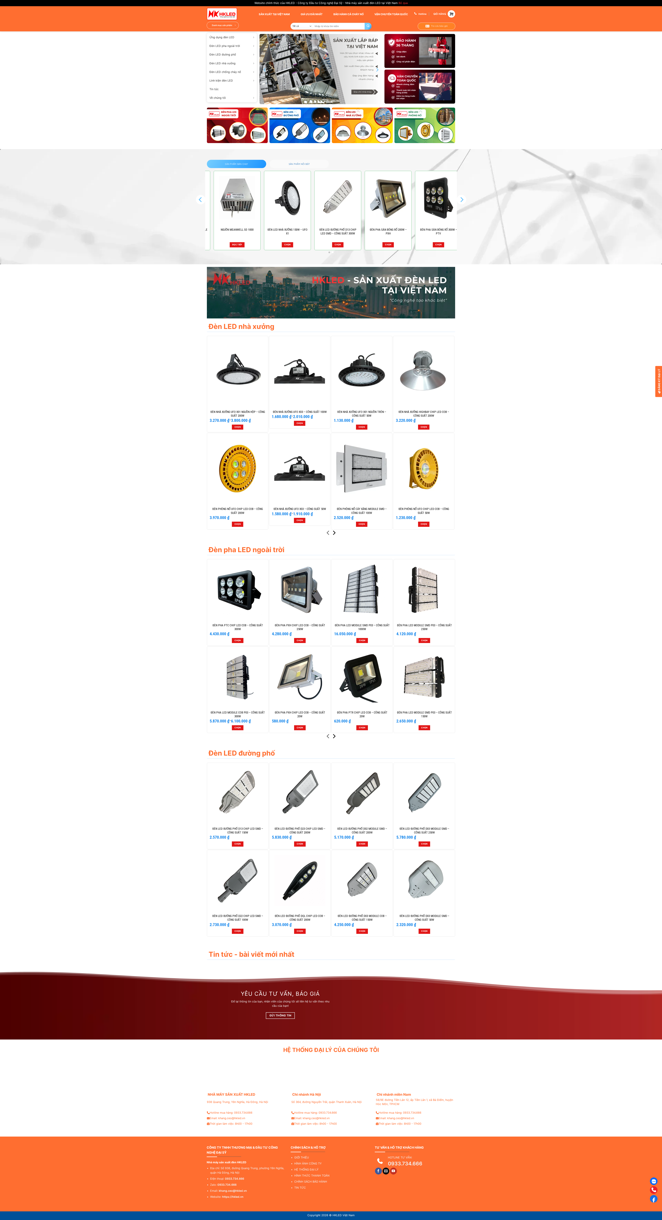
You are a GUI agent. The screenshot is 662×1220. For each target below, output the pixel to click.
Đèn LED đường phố (222, 54)
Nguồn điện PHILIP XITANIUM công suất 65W (381, 231)
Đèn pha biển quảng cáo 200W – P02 (281, 231)
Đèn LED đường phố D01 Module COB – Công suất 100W (331, 231)
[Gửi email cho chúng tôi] (386, 1171)
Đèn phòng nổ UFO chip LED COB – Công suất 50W (423, 510)
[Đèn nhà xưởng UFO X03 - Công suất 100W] (300, 371)
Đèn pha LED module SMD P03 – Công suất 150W (424, 714)
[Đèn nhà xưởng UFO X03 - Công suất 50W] (300, 468)
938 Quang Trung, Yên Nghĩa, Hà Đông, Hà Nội (237, 1102)
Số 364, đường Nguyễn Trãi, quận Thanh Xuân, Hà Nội (326, 1102)
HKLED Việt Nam (344, 1215)
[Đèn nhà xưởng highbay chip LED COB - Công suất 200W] (424, 371)
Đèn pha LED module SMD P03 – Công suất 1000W (362, 627)
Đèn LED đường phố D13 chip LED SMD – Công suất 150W (237, 830)
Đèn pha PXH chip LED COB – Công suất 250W (300, 627)
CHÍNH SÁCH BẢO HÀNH (310, 1181)
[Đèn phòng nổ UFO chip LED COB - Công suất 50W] (424, 468)
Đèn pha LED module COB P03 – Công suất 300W (237, 714)
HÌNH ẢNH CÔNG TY (308, 1163)
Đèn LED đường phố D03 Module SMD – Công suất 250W (424, 830)
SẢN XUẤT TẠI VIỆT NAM (274, 14)
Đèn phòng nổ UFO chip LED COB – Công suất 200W (237, 510)
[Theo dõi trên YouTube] (393, 1171)
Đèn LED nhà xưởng (222, 63)
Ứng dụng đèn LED (221, 37)
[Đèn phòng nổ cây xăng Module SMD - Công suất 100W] (362, 468)
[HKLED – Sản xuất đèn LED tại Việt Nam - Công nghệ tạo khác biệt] (224, 14)
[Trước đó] (328, 533)
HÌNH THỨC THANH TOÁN (311, 1175)
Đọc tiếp (230, 244)
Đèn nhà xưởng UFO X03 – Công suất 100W (300, 412)
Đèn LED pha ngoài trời (224, 46)
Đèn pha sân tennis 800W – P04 (230, 229)
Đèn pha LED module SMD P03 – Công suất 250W (424, 627)
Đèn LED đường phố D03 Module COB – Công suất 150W (362, 917)
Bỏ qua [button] (403, 3)
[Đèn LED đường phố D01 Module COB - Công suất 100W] (331, 198)
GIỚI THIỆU (301, 1157)
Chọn (281, 244)
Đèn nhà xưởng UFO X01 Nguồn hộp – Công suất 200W (237, 413)
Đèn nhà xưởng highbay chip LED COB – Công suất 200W (423, 413)
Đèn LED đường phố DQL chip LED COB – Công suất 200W (300, 917)
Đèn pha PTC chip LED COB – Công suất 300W (237, 627)
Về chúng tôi (217, 97)
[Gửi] (368, 26)
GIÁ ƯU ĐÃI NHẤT (311, 14)
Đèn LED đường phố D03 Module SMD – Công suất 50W (424, 917)
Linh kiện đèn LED (221, 80)
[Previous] (265, 70)
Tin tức (214, 89)
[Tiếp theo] (334, 533)
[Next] (377, 70)
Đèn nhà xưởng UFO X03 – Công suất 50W (299, 509)
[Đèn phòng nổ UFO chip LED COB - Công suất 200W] (237, 468)
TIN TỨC (300, 1187)
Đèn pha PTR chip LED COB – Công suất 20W (362, 714)
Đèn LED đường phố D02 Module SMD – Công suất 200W (362, 830)
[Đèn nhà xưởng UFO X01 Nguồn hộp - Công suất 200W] (237, 371)
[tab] (236, 163)
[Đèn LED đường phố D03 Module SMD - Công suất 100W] (432, 198)
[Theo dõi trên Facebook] (378, 1171)
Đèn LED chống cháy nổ (225, 72)
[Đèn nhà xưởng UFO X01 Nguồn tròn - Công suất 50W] (362, 371)
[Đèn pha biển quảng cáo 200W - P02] (281, 198)
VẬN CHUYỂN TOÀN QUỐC (391, 14)
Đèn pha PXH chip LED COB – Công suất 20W (300, 714)
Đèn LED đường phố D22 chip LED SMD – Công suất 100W (237, 917)
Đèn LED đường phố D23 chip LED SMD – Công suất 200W (299, 830)
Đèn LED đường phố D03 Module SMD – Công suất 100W (432, 231)
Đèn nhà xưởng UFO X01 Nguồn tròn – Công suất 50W (361, 413)
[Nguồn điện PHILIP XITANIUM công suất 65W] (381, 198)
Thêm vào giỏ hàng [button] (381, 244)
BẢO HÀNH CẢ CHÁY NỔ (348, 14)
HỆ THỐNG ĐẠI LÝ (306, 1169)
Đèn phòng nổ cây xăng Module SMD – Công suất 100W (362, 510)
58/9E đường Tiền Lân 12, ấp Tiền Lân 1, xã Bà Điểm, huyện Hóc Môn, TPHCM (414, 1101)
